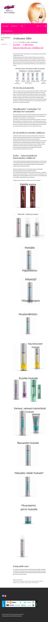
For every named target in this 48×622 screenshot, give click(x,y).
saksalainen (22, 582)
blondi (19, 581)
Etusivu (3, 34)
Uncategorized (19, 579)
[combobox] (6, 44)
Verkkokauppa (5, 26)
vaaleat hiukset (28, 582)
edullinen (27, 581)
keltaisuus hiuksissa (35, 581)
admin (28, 42)
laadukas (15, 582)
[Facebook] (3, 596)
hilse (30, 581)
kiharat (41, 581)
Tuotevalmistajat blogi (7, 30)
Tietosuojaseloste (6, 615)
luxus (18, 582)
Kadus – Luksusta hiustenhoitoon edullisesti (28, 46)
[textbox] (6, 44)
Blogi (22, 26)
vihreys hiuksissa (35, 582)
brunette (22, 581)
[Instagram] (5, 596)
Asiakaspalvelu (14, 26)
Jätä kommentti (34, 42)
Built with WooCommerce (16, 615)
